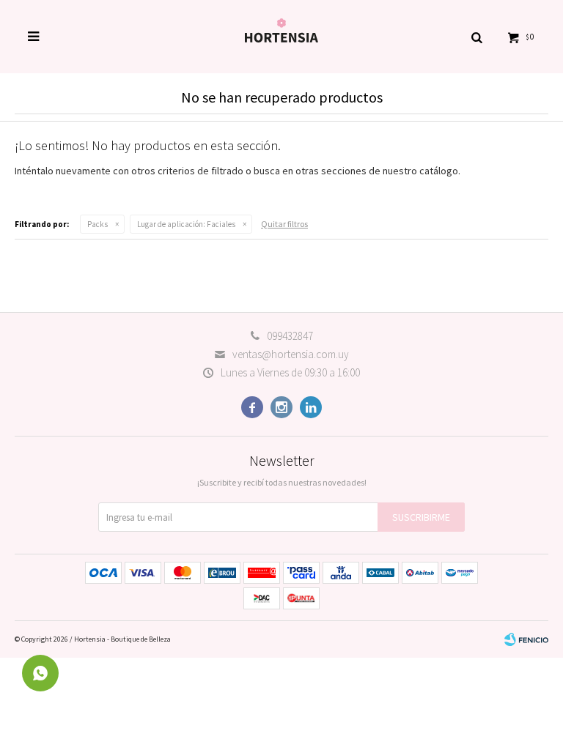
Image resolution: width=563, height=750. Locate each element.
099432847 (290, 336)
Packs (97, 224)
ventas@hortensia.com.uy (290, 354)
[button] (476, 36)
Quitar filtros (284, 223)
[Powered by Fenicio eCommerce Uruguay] (526, 639)
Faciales (186, 224)
